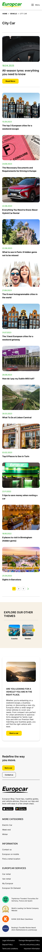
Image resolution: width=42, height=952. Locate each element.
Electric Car (7, 825)
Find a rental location (11, 859)
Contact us (9, 775)
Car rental (6, 874)
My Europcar (7, 883)
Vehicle (13, 14)
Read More (10, 81)
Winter (5, 834)
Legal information (8, 940)
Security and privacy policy (30, 944)
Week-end (6, 830)
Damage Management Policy (29, 940)
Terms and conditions (10, 949)
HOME (4, 14)
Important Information (32, 949)
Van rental (6, 879)
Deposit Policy (7, 944)
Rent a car (14, 733)
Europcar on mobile (10, 854)
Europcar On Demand (11, 888)
